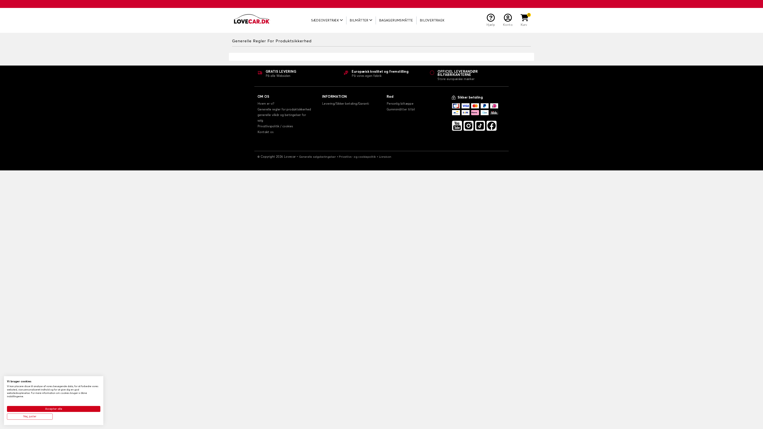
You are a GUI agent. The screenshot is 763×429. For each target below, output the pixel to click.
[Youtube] (457, 126)
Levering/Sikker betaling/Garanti (345, 103)
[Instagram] (468, 126)
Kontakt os (265, 132)
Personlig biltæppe (400, 103)
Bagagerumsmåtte (396, 20)
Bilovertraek (432, 20)
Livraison (385, 157)
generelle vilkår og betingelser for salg (282, 118)
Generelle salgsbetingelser (317, 157)
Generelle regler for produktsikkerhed (284, 109)
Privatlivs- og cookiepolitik (357, 157)
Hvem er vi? (266, 103)
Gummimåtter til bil (401, 109)
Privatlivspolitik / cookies (275, 126)
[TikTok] (480, 126)
